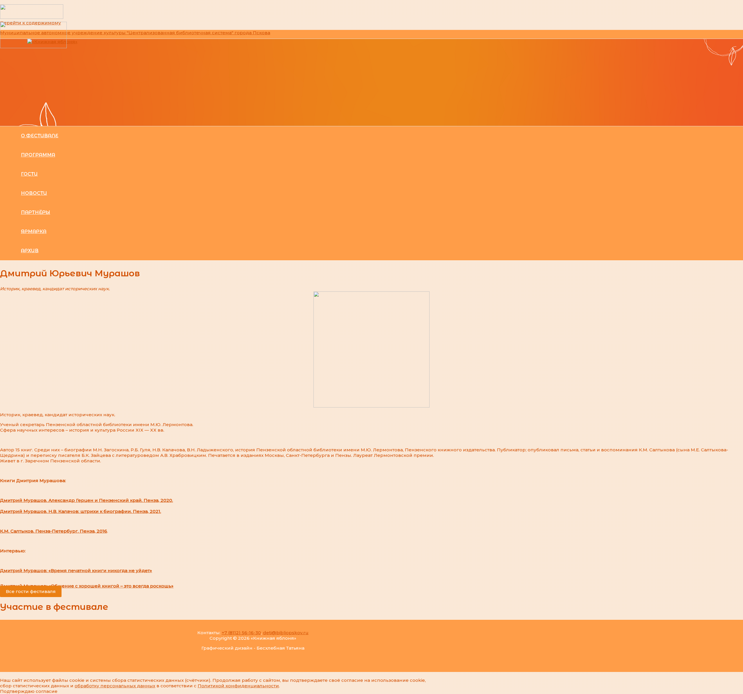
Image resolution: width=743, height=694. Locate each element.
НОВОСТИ (34, 193)
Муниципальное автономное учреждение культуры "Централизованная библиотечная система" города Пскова (135, 32)
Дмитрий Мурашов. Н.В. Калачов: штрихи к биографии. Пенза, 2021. (80, 511)
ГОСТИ (29, 174)
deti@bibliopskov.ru (286, 632)
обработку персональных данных (115, 685)
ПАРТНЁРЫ (35, 212)
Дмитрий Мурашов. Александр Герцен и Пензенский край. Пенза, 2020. (86, 500)
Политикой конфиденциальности (238, 685)
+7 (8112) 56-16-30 (241, 632)
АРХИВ (30, 250)
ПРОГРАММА (38, 155)
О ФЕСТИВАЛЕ (39, 135)
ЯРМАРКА (33, 231)
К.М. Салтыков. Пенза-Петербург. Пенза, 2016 (53, 531)
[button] (31, 591)
